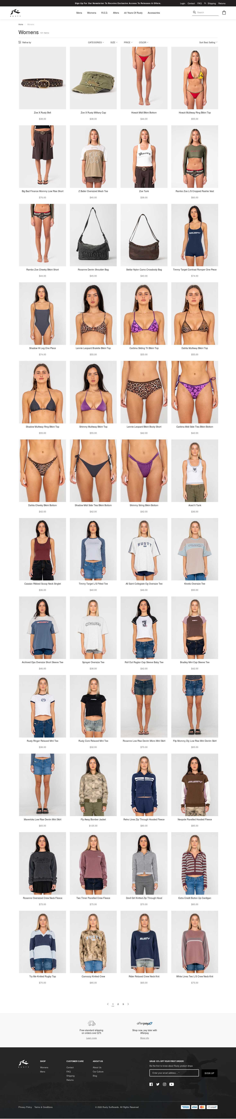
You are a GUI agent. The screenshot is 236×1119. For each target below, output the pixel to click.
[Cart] (224, 13)
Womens (30, 24)
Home (20, 24)
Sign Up (209, 1073)
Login (182, 3)
